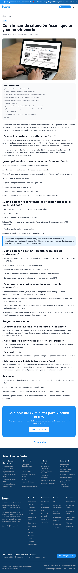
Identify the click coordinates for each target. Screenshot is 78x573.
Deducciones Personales (45, 467)
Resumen (6, 117)
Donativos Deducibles (48, 480)
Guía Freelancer (65, 467)
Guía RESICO (64, 464)
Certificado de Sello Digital (28, 475)
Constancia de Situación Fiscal (27, 465)
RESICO (30, 514)
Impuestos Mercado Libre (9, 475)
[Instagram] (3, 526)
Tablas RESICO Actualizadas (65, 486)
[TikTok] (17, 526)
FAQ (65, 569)
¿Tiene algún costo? (11, 111)
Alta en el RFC (26, 472)
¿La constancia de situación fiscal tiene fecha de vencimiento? (24, 106)
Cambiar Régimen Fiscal (28, 483)
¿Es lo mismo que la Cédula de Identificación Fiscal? (20, 114)
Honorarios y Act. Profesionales (66, 471)
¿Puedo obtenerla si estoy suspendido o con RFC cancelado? (23, 109)
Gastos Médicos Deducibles (46, 472)
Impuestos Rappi (8, 472)
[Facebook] (7, 526)
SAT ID (24, 479)
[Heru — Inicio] (13, 498)
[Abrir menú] (74, 7)
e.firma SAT (25, 469)
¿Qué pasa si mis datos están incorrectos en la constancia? (22, 100)
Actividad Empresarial (67, 474)
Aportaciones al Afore (48, 486)
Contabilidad (70, 502)
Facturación (32, 526)
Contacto (72, 569)
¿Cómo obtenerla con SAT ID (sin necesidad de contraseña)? (22, 97)
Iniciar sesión (64, 7)
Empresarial (32, 523)
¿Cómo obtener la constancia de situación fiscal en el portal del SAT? (24, 94)
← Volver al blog (39, 442)
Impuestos (57, 517)
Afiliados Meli (7, 487)
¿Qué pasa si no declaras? (65, 481)
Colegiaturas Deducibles (45, 477)
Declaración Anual (66, 477)
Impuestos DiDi (7, 469)
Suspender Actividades (29, 487)
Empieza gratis (65, 556)
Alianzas (69, 523)
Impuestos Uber (8, 466)
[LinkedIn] (14, 526)
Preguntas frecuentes (10, 103)
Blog (4, 16)
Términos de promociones (53, 569)
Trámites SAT (57, 527)
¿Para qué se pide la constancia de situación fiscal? (19, 91)
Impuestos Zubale (8, 484)
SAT (10, 16)
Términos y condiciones (52, 566)
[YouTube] (10, 526)
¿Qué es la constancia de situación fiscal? (16, 89)
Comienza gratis (39, 429)
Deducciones (57, 524)
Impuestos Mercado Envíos (9, 480)
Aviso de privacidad (69, 566)
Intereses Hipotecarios (48, 483)
